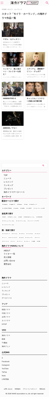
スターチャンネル (21, 221)
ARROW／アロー (10, 128)
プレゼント (8, 188)
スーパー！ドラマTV (34, 221)
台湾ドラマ (6, 317)
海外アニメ (6, 346)
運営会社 (7, 264)
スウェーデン (30, 237)
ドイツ (13, 241)
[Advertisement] (37, 31)
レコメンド (8, 182)
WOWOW (39, 217)
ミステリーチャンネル (8, 224)
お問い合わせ (9, 260)
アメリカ (15, 233)
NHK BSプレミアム (29, 217)
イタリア (38, 233)
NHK (21, 217)
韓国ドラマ (6, 309)
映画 (3, 339)
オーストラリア (13, 237)
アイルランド (6, 233)
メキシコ (27, 241)
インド (5, 237)
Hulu (26, 204)
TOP (5, 175)
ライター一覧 (9, 254)
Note (4, 376)
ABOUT (7, 250)
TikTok (4, 372)
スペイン (38, 237)
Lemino (16, 208)
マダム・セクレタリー (12, 39)
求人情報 (7, 257)
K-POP (4, 324)
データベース (7, 298)
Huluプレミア (34, 204)
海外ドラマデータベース (14, 192)
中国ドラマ (6, 313)
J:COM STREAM (7, 208)
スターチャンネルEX (40, 208)
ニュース (7, 178)
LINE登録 (5, 379)
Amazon (5, 204)
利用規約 (17, 389)
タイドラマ (6, 320)
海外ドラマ (6, 335)
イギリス (22, 233)
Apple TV (13, 204)
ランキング (8, 185)
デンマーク (6, 241)
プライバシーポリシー (30, 389)
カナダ (22, 237)
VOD (4, 330)
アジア (4, 304)
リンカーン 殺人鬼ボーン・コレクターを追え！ (12, 71)
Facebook (6, 361)
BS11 (4, 217)
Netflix (23, 208)
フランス (20, 241)
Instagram (6, 365)
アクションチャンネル (8, 221)
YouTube (5, 368)
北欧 (34, 241)
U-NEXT (30, 208)
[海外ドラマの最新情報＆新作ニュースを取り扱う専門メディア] (24, 2)
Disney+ (20, 204)
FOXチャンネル (12, 217)
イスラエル (30, 233)
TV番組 (4, 343)
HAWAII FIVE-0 (9, 98)
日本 (39, 241)
